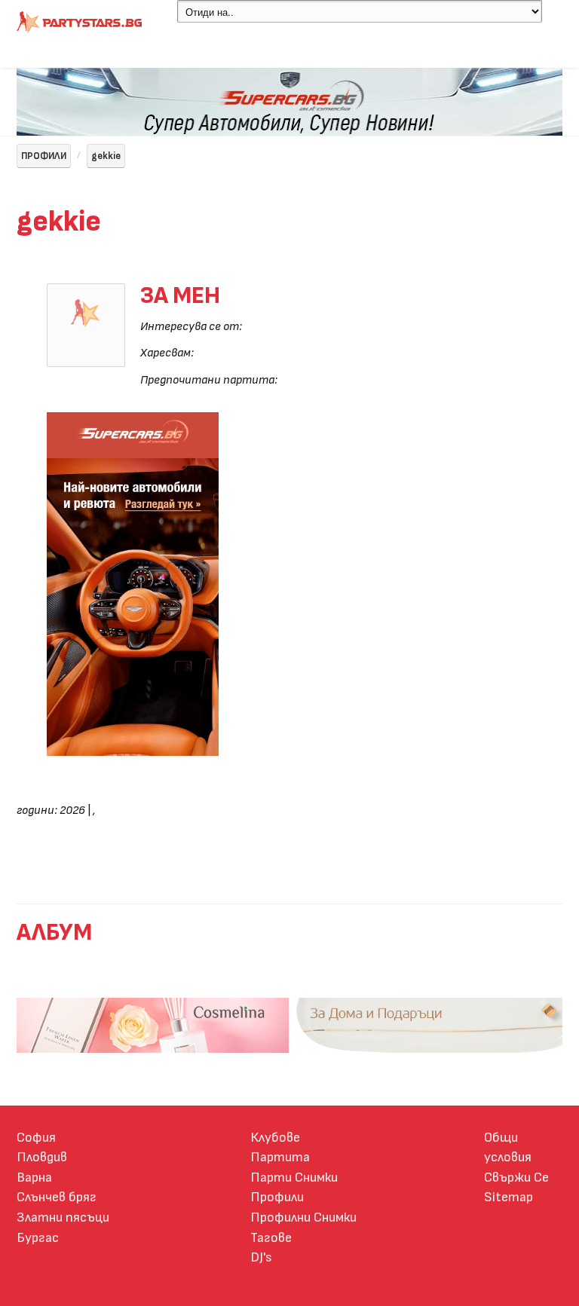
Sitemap (508, 1197)
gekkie (106, 156)
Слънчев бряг (56, 1197)
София (36, 1137)
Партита (280, 1157)
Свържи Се (516, 1177)
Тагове (271, 1238)
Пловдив (42, 1157)
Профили (277, 1197)
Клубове (275, 1137)
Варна (34, 1177)
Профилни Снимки (303, 1217)
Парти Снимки (294, 1177)
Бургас (38, 1238)
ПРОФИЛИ (43, 156)
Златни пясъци (63, 1217)
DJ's (261, 1257)
